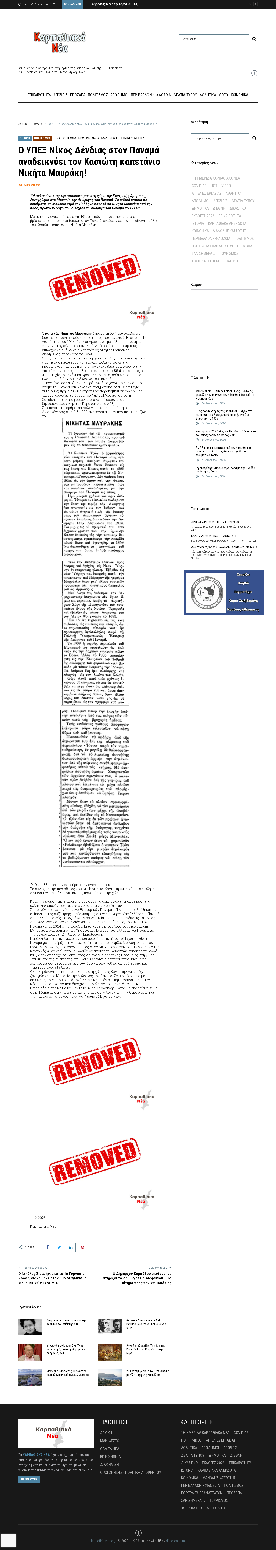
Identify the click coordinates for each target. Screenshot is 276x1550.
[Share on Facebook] (47, 1247)
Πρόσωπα (244, 246)
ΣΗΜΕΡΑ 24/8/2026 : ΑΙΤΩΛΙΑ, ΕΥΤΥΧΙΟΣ (215, 522)
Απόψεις (220, 200)
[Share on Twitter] (59, 1247)
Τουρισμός (229, 253)
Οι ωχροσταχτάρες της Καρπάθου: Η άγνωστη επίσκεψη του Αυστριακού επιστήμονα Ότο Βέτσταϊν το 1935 (224, 414)
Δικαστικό (237, 208)
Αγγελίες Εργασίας (206, 193)
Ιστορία (38, 123)
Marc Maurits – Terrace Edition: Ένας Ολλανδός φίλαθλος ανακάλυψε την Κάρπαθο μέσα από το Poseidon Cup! (225, 394)
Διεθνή (219, 208)
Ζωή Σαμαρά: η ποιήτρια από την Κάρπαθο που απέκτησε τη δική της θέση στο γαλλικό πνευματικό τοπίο (224, 451)
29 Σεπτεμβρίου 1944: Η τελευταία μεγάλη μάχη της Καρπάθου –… (147, 1373)
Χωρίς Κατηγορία (205, 261)
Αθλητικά (234, 193)
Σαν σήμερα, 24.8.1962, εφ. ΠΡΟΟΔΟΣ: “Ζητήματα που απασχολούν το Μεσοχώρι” (226, 433)
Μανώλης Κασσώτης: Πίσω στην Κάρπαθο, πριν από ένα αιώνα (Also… (69, 1373)
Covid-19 (199, 185)
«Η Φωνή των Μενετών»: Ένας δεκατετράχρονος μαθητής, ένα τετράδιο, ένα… (66, 1349)
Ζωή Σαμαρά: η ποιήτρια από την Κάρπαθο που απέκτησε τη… (66, 1322)
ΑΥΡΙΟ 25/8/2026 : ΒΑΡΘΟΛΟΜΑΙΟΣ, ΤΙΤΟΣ (216, 536)
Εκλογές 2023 (203, 216)
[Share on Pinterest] (82, 1247)
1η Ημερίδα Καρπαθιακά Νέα (216, 178)
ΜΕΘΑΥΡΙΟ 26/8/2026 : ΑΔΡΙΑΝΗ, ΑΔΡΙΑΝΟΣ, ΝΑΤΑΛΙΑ (224, 547)
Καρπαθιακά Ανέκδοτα (227, 223)
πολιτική (230, 261)
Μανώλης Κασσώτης (229, 231)
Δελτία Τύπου (243, 200)
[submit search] (254, 39)
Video (226, 185)
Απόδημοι (200, 200)
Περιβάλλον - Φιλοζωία (211, 238)
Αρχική (22, 123)
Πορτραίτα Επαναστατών (212, 246)
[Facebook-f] (254, 73)
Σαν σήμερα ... (204, 253)
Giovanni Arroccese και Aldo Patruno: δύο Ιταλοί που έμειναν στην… (146, 1324)
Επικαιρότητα (229, 216)
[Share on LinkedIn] (71, 1247)
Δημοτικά (200, 208)
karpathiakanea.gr (104, 1541)
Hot (214, 185)
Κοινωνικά (200, 231)
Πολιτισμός (42, 138)
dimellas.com (175, 1541)
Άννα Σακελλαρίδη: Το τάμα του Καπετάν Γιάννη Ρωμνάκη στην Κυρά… (145, 1349)
